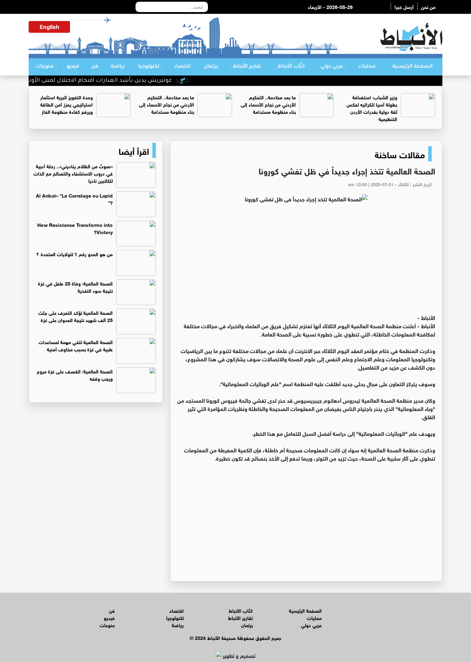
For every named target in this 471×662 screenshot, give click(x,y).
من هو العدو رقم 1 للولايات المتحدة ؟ (74, 253)
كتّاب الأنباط (291, 67)
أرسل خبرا (404, 6)
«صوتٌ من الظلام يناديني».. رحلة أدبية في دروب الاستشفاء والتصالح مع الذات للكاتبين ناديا (73, 172)
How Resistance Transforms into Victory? (75, 228)
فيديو (73, 67)
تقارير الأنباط (247, 67)
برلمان (211, 67)
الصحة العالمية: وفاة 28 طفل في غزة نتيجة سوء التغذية (75, 286)
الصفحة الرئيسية (412, 67)
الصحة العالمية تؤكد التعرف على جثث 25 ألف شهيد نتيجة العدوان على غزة (75, 316)
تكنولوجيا (148, 67)
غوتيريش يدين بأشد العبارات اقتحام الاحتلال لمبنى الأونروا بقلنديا (99, 81)
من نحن (428, 6)
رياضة (117, 67)
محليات (366, 67)
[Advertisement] (306, 261)
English (49, 26)
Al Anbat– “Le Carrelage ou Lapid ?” (74, 199)
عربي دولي (332, 67)
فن (94, 67)
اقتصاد (182, 67)
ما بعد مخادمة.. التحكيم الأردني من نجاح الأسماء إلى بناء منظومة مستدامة (268, 104)
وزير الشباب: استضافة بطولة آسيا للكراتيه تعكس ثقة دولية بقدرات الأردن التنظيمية (372, 107)
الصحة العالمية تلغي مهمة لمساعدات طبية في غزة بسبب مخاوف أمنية (76, 345)
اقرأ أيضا (134, 150)
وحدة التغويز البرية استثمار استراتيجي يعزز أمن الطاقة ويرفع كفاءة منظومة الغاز (66, 104)
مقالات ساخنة (400, 153)
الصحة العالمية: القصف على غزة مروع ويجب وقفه (75, 374)
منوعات (44, 67)
